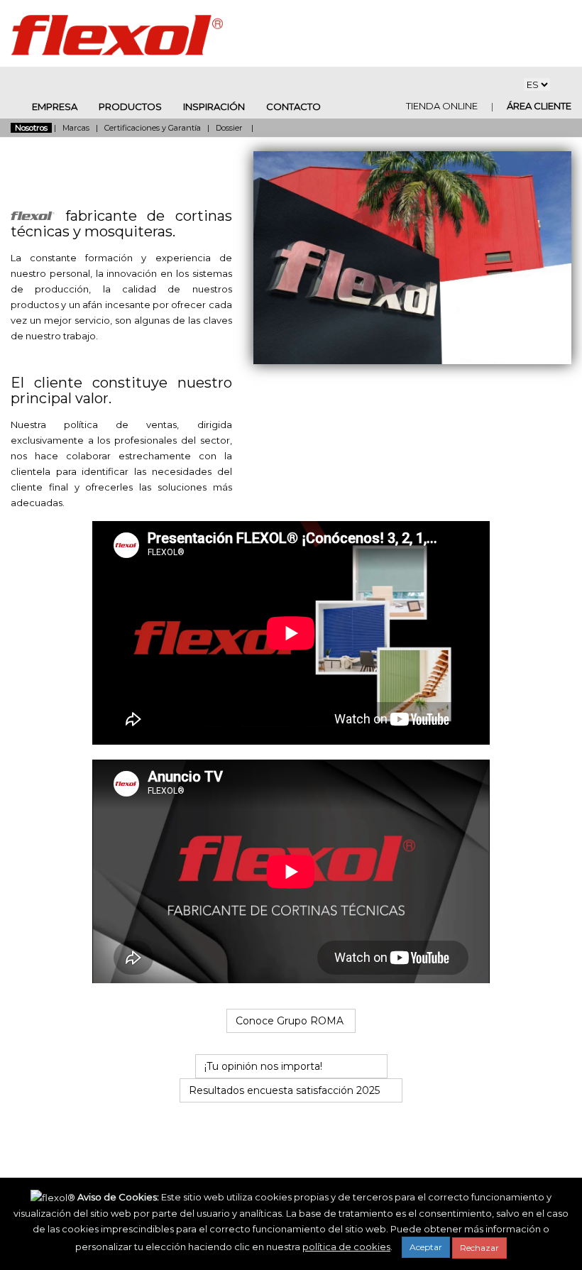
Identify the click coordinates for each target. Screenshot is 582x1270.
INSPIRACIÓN (214, 106)
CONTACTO (293, 106)
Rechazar (479, 1247)
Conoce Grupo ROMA (291, 1020)
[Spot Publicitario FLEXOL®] (291, 979)
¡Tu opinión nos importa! (266, 1066)
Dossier (230, 128)
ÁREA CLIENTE (538, 105)
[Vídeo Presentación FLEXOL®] (291, 741)
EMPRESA (54, 106)
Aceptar (426, 1247)
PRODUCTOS (130, 106)
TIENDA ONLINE (450, 105)
